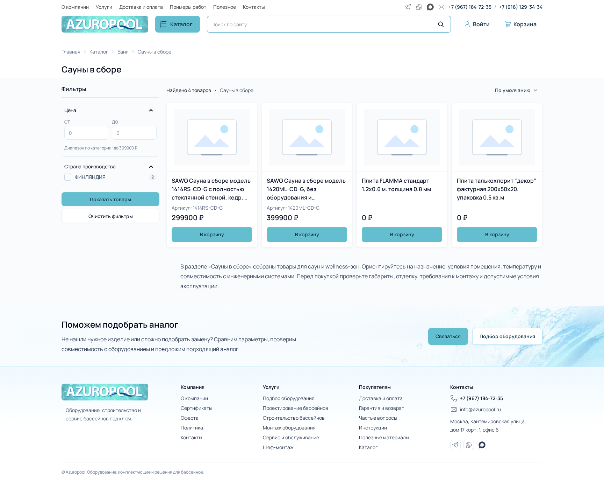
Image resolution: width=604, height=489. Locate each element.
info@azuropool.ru (480, 409)
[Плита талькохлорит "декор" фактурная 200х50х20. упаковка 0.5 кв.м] (497, 175)
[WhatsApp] (419, 7)
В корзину (212, 234)
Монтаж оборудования (289, 427)
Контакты (254, 7)
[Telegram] (408, 7)
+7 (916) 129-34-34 (520, 7)
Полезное (224, 7)
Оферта (190, 417)
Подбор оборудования (507, 336)
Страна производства (90, 166)
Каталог (181, 24)
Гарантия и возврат (381, 408)
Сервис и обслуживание (291, 437)
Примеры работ (188, 7)
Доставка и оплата (141, 7)
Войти (481, 24)
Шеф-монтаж (278, 447)
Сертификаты (196, 408)
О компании (75, 7)
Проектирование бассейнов (295, 408)
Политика (192, 427)
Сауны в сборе (154, 51)
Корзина (525, 24)
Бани (123, 51)
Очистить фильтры (110, 216)
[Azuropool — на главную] (105, 24)
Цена (70, 110)
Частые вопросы (378, 417)
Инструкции (373, 427)
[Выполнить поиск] (440, 24)
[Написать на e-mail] (441, 7)
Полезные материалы (384, 437)
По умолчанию (513, 90)
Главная (71, 51)
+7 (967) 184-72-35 (469, 7)
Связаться (448, 336)
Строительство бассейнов (294, 417)
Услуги (104, 7)
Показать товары (110, 199)
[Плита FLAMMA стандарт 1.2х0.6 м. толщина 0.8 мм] (402, 175)
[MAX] (430, 7)
